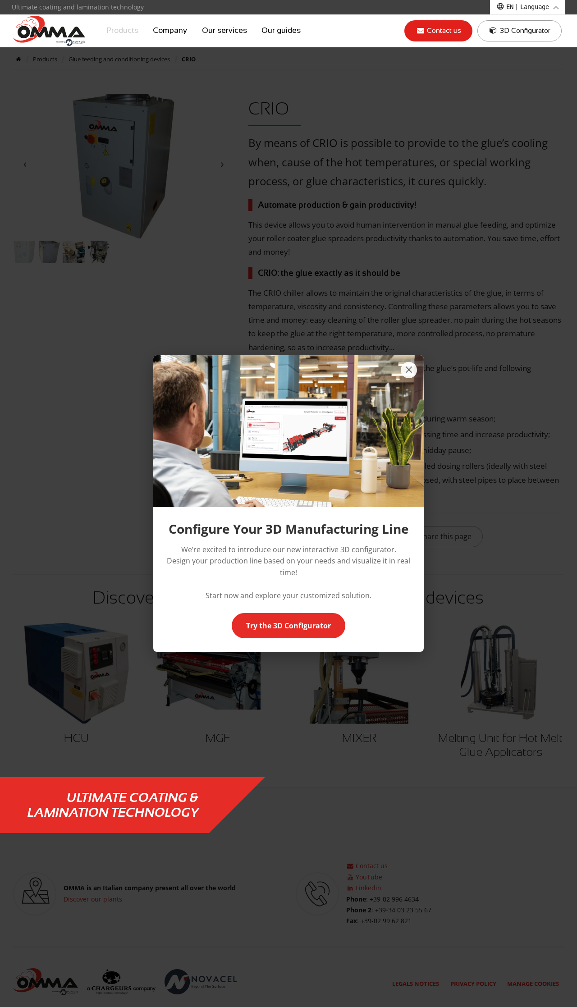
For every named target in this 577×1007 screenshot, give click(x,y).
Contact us (443, 30)
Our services (224, 30)
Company (170, 30)
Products (122, 30)
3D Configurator (524, 30)
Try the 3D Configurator (288, 626)
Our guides (281, 30)
